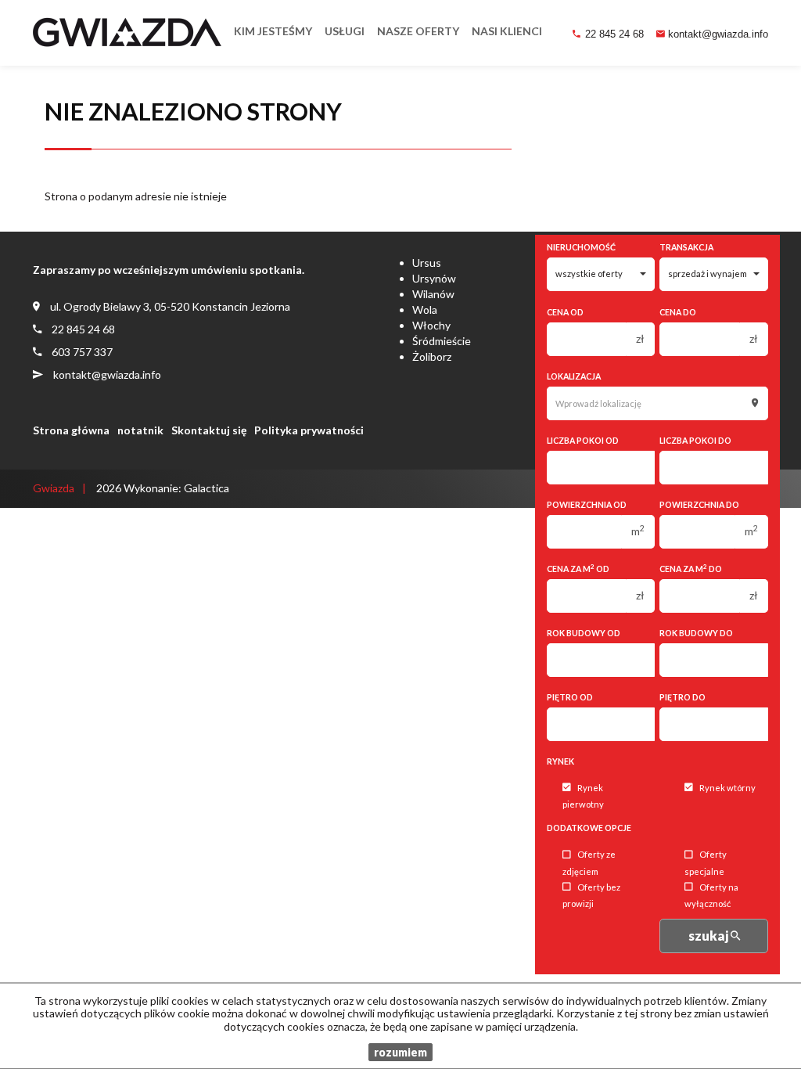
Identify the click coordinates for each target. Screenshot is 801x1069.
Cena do (677, 312)
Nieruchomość (581, 247)
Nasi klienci (507, 31)
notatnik (140, 430)
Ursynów (434, 278)
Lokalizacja (574, 376)
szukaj (709, 935)
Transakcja (686, 247)
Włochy (431, 325)
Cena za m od (578, 568)
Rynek (560, 761)
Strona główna (71, 430)
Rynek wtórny (727, 788)
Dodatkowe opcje (589, 828)
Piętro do (682, 697)
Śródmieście (441, 340)
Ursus (426, 262)
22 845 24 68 (614, 34)
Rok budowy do (696, 633)
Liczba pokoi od (583, 440)
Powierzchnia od (587, 504)
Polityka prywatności (309, 430)
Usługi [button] (345, 31)
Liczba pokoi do (695, 440)
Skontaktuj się (208, 430)
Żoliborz (431, 356)
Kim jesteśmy (273, 31)
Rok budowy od (583, 633)
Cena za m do (690, 568)
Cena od (565, 312)
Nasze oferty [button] (418, 31)
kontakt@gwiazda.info (718, 34)
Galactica (206, 488)
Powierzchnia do (699, 504)
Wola (424, 309)
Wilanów (433, 294)
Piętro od (570, 697)
